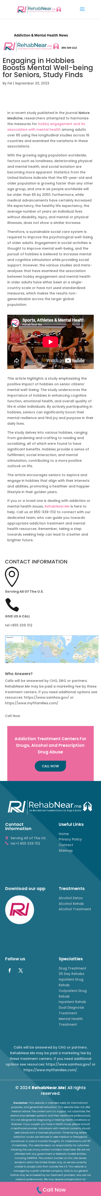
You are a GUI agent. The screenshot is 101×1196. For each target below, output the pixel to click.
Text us (50, 113)
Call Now (50, 87)
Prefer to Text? (50, 98)
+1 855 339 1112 (50, 75)
